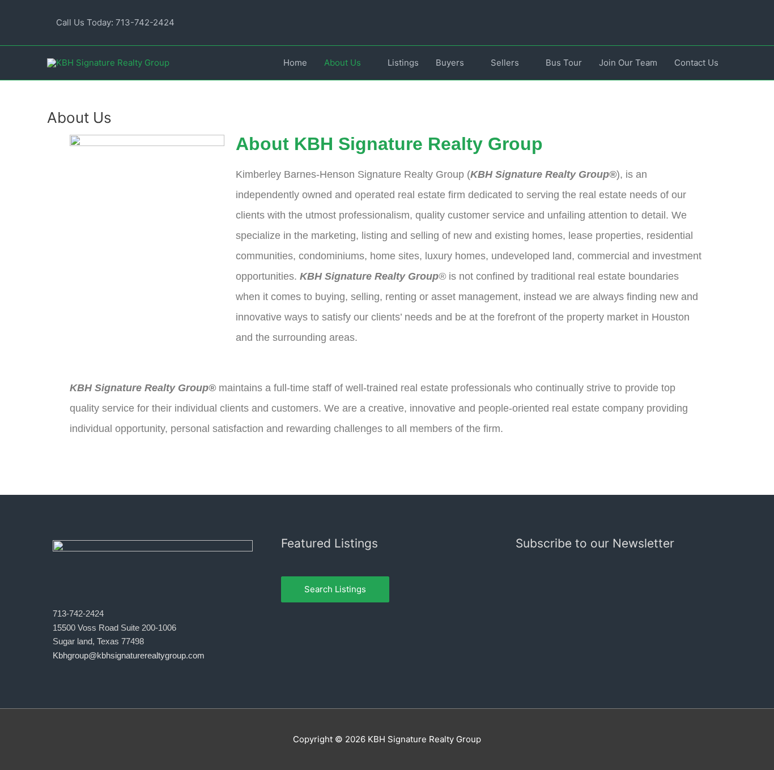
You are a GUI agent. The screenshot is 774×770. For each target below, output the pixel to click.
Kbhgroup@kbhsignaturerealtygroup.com (129, 655)
